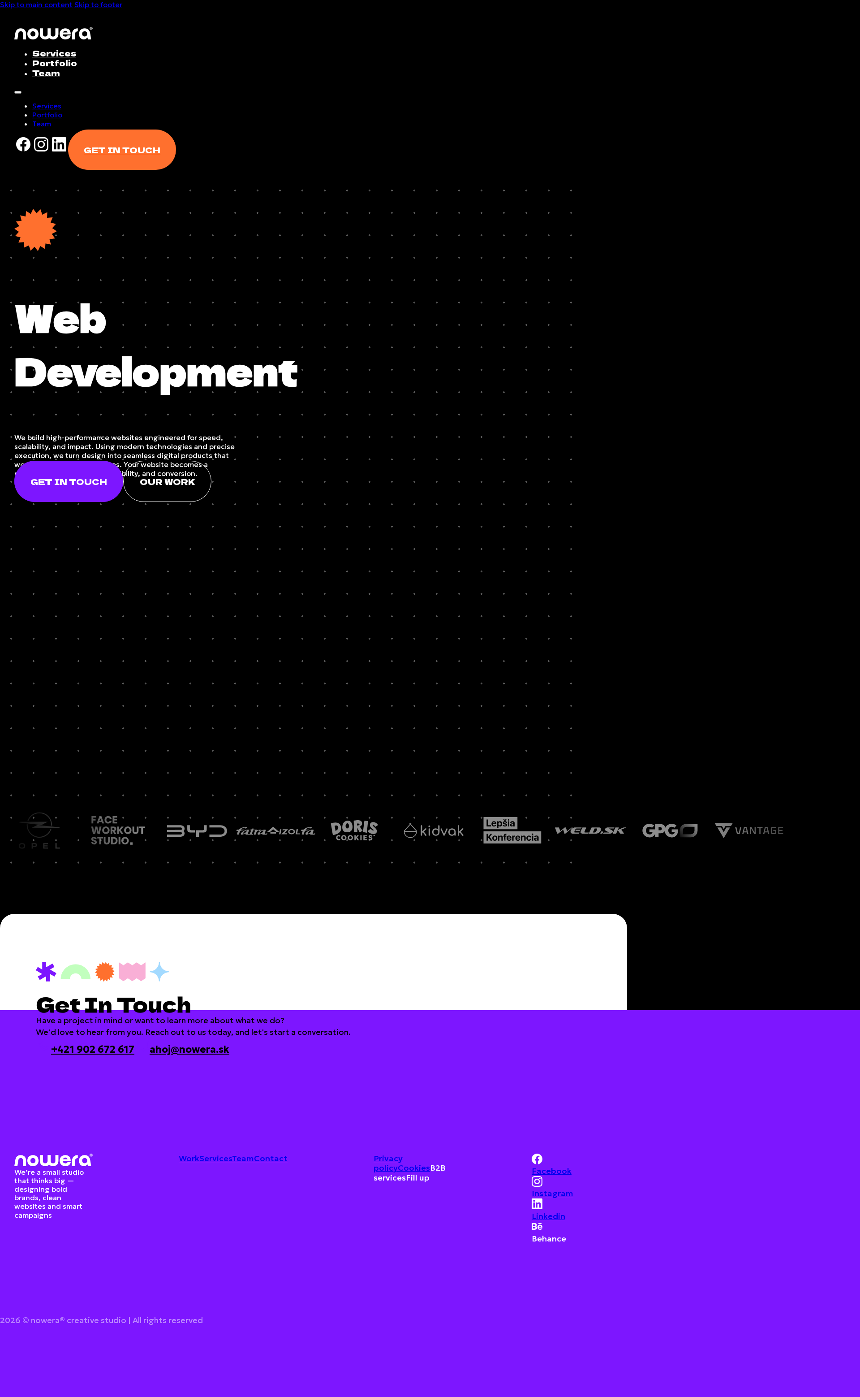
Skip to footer (98, 4)
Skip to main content (36, 4)
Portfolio (54, 63)
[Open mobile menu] (18, 92)
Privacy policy (388, 1163)
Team (46, 72)
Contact (271, 1158)
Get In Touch (122, 150)
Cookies (414, 1168)
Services (54, 53)
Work (189, 1158)
